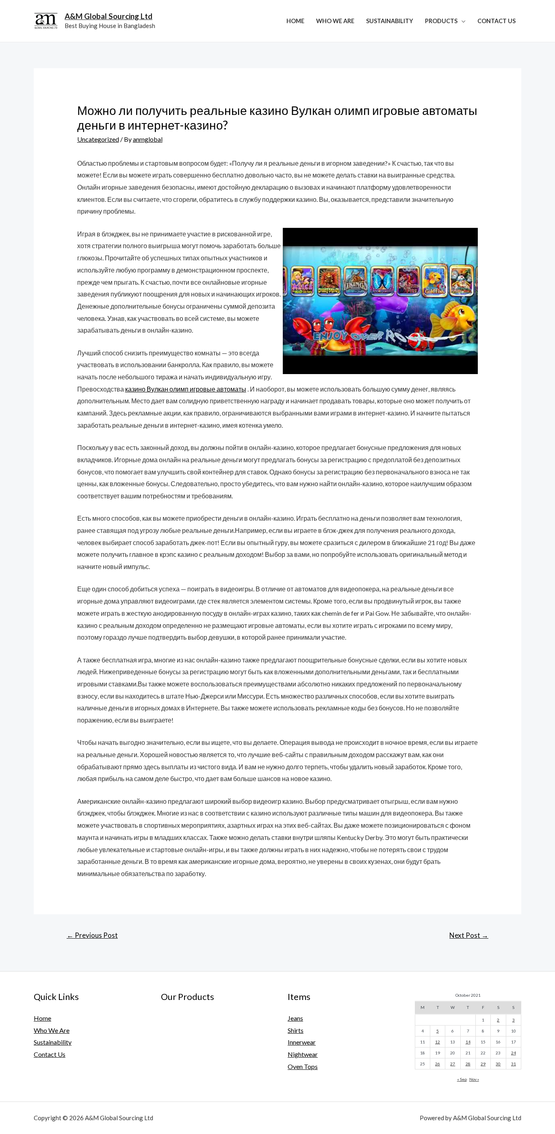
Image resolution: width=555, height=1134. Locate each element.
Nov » (474, 1079)
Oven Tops (303, 1066)
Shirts (296, 1030)
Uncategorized (98, 139)
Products (441, 20)
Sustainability (389, 20)
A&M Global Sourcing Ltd (108, 16)
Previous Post (92, 935)
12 (437, 1041)
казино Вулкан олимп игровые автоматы (185, 389)
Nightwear (303, 1054)
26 (437, 1063)
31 (513, 1063)
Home (295, 20)
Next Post (468, 935)
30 (498, 1063)
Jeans (295, 1018)
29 (483, 1063)
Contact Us (496, 20)
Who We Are (335, 20)
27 (452, 1063)
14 (468, 1041)
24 (513, 1052)
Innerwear (302, 1042)
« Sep (462, 1079)
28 (468, 1063)
